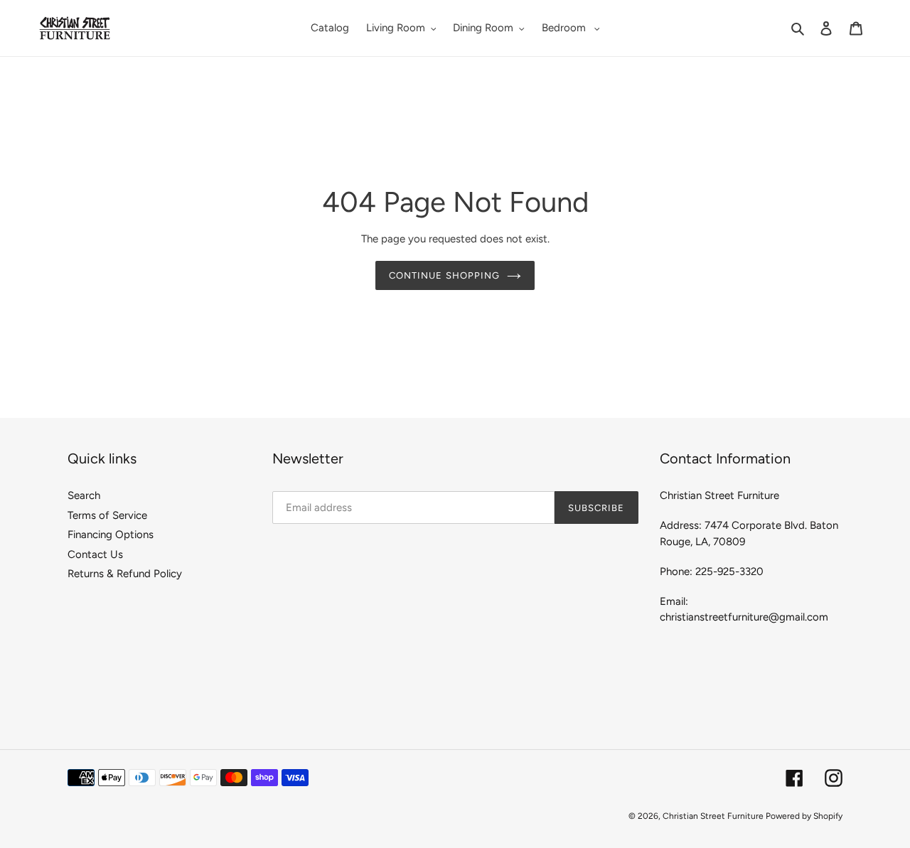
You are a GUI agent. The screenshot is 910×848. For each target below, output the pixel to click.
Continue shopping (444, 275)
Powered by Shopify (804, 816)
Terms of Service (107, 515)
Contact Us (95, 554)
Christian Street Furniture (714, 816)
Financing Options (111, 534)
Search (84, 495)
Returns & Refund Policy (125, 573)
